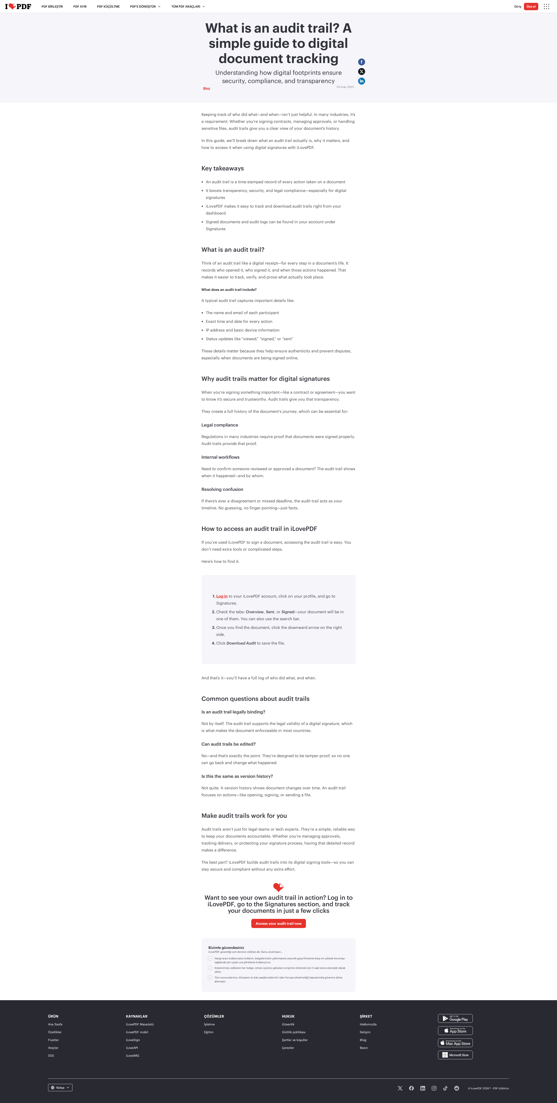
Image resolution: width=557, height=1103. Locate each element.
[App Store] (455, 1030)
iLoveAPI (132, 1048)
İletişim (365, 1032)
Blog (206, 88)
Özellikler (55, 1032)
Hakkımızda (368, 1024)
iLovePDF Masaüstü (140, 1024)
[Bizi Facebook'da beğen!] (411, 1088)
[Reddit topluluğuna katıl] (456, 1088)
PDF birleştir (52, 6)
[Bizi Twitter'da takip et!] (400, 1088)
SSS (51, 1055)
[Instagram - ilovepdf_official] (434, 1088)
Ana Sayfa (55, 1024)
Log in (222, 596)
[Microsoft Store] (455, 1054)
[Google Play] (455, 1018)
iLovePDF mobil (137, 1032)
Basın (364, 1048)
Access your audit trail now (279, 923)
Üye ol (531, 6)
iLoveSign (133, 1040)
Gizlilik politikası (294, 1032)
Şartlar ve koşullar (295, 1040)
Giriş (517, 6)
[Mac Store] (455, 1042)
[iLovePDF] (18, 6)
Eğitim (208, 1032)
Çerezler (288, 1048)
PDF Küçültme (108, 6)
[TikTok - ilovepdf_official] (445, 1088)
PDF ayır (80, 6)
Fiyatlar (53, 1040)
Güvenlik (288, 1024)
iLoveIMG (132, 1055)
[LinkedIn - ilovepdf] (422, 1088)
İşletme (209, 1024)
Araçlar (53, 1048)
